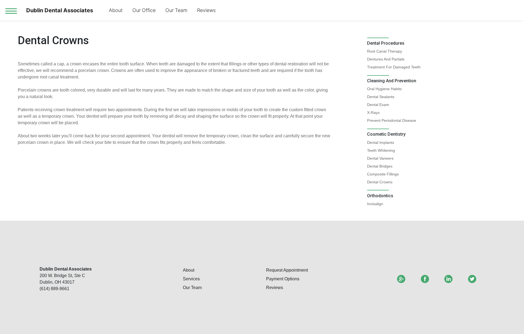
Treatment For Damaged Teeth (394, 67)
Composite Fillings (383, 174)
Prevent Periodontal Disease (391, 120)
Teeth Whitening (381, 150)
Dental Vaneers (380, 158)
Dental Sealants (380, 97)
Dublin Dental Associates (59, 10)
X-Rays (373, 112)
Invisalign (375, 204)
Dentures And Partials (385, 59)
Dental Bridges (379, 166)
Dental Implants (380, 142)
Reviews (206, 10)
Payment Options (282, 279)
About (116, 10)
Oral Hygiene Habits (384, 89)
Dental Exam (378, 104)
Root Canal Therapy (384, 51)
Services (191, 279)
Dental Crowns (379, 182)
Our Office (144, 10)
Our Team (176, 10)
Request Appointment (287, 270)
